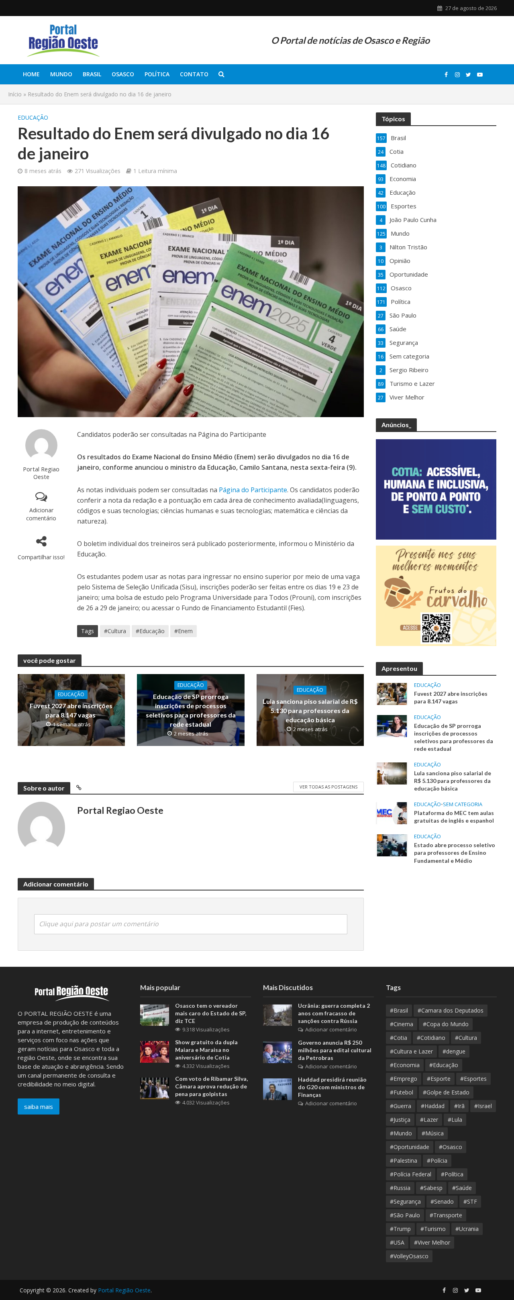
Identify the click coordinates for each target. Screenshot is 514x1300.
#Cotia (398, 1037)
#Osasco (450, 1147)
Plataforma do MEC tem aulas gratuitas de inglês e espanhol (454, 816)
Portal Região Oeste (124, 1290)
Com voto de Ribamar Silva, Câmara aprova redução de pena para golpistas (211, 1086)
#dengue (454, 1051)
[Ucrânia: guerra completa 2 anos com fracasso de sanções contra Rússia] (277, 1015)
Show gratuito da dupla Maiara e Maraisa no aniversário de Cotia (206, 1050)
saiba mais (38, 1106)
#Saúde (462, 1188)
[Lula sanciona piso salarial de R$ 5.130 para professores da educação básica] (392, 773)
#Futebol (401, 1092)
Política (157, 74)
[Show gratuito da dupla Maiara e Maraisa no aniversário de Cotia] (154, 1051)
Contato (194, 74)
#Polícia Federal (410, 1174)
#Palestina (403, 1160)
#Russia (400, 1188)
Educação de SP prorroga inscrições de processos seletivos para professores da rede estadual (191, 710)
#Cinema (401, 1024)
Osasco (123, 74)
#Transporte (446, 1215)
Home (31, 74)
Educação (33, 117)
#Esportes (473, 1078)
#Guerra (400, 1106)
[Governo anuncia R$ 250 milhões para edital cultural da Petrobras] (277, 1051)
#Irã (459, 1106)
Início (15, 94)
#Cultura (115, 631)
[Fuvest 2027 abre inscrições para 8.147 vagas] (392, 693)
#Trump (400, 1229)
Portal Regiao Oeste (41, 472)
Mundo (61, 74)
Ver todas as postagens (328, 787)
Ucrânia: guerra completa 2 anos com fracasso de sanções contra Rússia (334, 1013)
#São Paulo (405, 1215)
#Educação (150, 631)
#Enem (183, 631)
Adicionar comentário (41, 514)
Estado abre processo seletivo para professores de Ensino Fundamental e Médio (454, 853)
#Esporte (439, 1078)
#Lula (455, 1119)
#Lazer (429, 1119)
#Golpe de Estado (446, 1092)
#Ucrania (467, 1229)
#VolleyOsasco (409, 1256)
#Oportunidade (409, 1147)
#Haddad (433, 1106)
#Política (452, 1174)
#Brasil (399, 1010)
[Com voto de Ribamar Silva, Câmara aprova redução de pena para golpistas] (154, 1088)
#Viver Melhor (432, 1242)
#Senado (442, 1201)
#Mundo (401, 1133)
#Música (433, 1133)
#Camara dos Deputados (450, 1010)
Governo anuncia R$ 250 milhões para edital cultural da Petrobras (334, 1050)
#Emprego (403, 1078)
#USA (397, 1242)
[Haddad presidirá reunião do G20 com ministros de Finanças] (277, 1088)
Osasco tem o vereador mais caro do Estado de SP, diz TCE (210, 1013)
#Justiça (400, 1119)
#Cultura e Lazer (411, 1051)
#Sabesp (431, 1188)
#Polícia (437, 1160)
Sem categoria (462, 804)
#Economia (405, 1065)
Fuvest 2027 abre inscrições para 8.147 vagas (71, 710)
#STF (470, 1201)
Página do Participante (252, 489)
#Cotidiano (431, 1037)
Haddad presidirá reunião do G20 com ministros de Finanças (332, 1087)
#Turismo (433, 1229)
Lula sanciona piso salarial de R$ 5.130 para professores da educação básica (310, 710)
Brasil (92, 74)
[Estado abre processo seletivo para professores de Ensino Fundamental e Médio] (392, 845)
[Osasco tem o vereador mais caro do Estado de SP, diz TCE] (154, 1015)
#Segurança (405, 1201)
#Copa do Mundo (446, 1024)
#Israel (483, 1106)
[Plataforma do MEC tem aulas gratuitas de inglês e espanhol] (392, 813)
